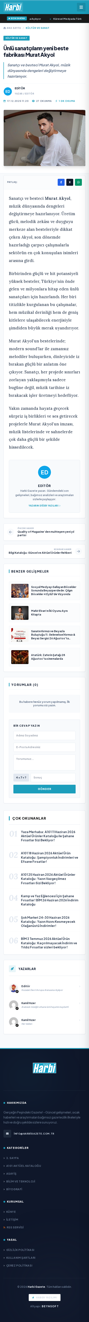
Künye (11, 1211)
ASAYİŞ (11, 1173)
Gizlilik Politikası (20, 1250)
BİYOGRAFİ (14, 1189)
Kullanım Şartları (20, 1257)
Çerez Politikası (19, 1265)
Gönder (44, 789)
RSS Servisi (15, 1227)
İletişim (12, 1219)
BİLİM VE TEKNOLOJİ (20, 1181)
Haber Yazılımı (46, 1297)
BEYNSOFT (50, 1306)
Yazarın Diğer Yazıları (43, 505)
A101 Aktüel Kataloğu (23, 1165)
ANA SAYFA (13, 28)
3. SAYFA (12, 1158)
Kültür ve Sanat (37, 28)
